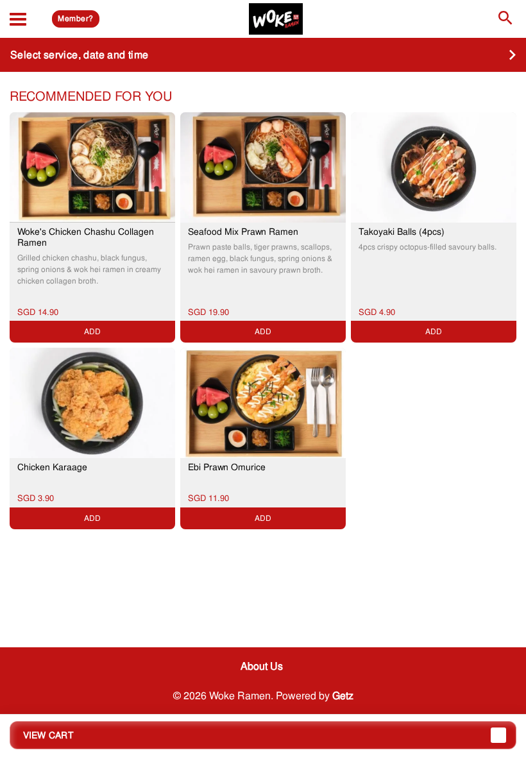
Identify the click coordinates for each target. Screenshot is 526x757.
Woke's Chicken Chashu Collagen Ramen (85, 237)
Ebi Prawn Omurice (227, 467)
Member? (75, 18)
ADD (92, 332)
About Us (262, 666)
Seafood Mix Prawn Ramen (243, 231)
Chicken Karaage (52, 467)
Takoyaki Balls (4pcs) (402, 231)
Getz (342, 695)
